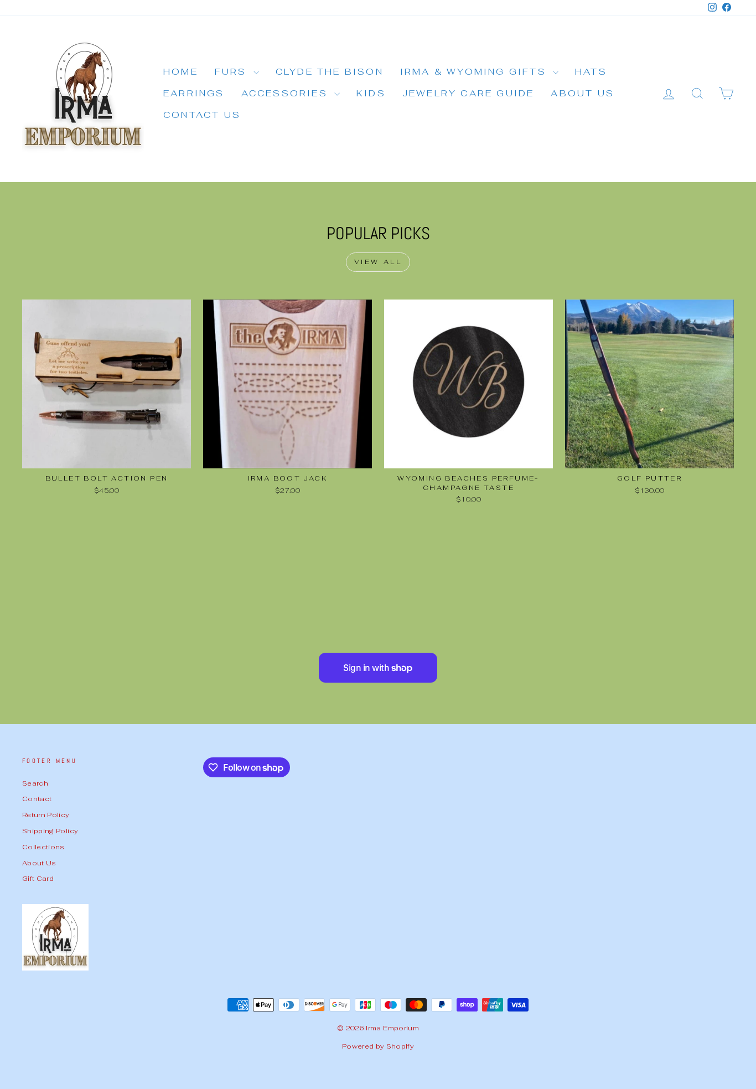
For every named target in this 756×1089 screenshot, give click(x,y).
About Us (582, 93)
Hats (591, 72)
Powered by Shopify (378, 1046)
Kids (371, 93)
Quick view (106, 456)
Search (35, 783)
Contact (36, 798)
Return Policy (46, 815)
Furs (233, 72)
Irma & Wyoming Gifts (475, 72)
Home (180, 72)
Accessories (286, 93)
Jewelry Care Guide (468, 93)
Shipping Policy (50, 831)
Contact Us (202, 115)
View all (378, 261)
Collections (43, 847)
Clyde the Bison (330, 72)
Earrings (194, 93)
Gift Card (38, 878)
